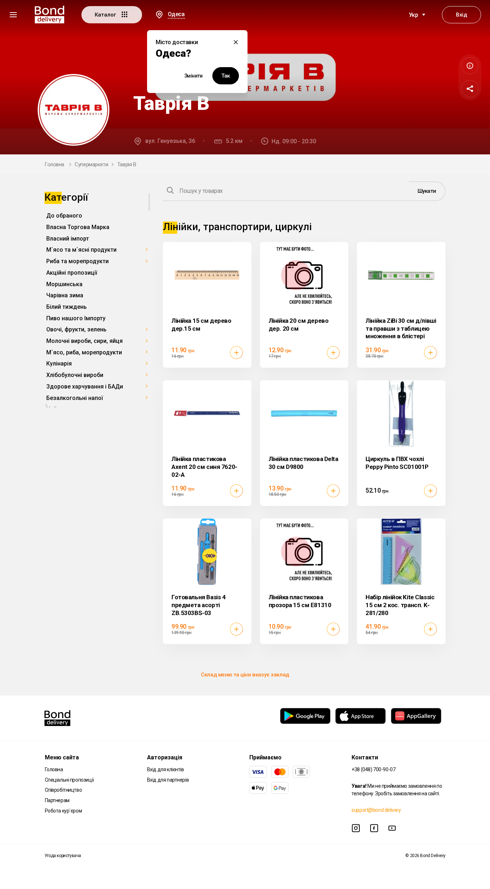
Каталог (106, 14)
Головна (54, 164)
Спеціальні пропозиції (69, 780)
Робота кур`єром (63, 811)
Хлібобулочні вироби (74, 375)
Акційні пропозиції (71, 272)
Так (225, 76)
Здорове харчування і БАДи (84, 386)
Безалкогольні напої (74, 397)
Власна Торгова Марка (77, 227)
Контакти (365, 757)
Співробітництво (63, 790)
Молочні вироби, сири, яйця (84, 341)
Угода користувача (62, 855)
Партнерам (57, 800)
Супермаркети (91, 164)
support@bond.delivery (376, 810)
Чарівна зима (64, 295)
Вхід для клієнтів (165, 769)
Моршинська (64, 283)
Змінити (193, 76)
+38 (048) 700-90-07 (373, 769)
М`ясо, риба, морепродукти (84, 352)
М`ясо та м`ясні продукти (81, 249)
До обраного (64, 215)
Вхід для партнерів (168, 780)
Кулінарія (59, 363)
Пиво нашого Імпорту (75, 318)
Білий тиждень (66, 306)
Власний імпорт (67, 238)
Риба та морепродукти (77, 261)
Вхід (461, 14)
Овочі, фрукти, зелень (76, 329)
